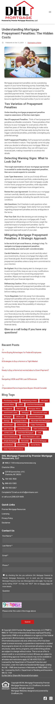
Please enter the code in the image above (19, 611)
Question (6, 591)
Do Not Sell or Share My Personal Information (20, 675)
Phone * (5, 565)
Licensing (5, 514)
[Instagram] (51, 698)
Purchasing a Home (34, 43)
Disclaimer (6, 523)
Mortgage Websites (19, 691)
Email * (5, 555)
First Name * (7, 536)
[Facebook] (45, 698)
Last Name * (7, 546)
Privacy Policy (7, 518)
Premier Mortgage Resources (14, 509)
